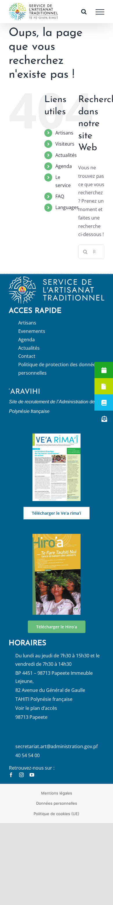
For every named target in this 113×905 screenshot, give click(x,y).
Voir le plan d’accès (36, 713)
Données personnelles (56, 809)
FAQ (59, 202)
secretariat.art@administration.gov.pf (56, 752)
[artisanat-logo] (56, 284)
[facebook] (11, 780)
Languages (67, 213)
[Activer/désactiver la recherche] (84, 14)
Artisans (64, 138)
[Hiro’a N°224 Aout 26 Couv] (56, 541)
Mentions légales (56, 798)
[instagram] (21, 780)
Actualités (66, 160)
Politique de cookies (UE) (56, 819)
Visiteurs (64, 149)
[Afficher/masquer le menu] (100, 14)
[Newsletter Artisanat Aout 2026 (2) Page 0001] (56, 441)
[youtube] (32, 780)
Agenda (63, 171)
